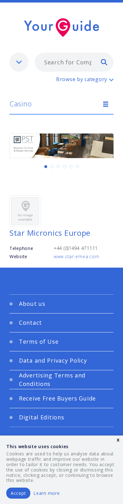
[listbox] (18, 62)
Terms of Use (39, 341)
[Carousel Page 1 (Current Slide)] (45, 166)
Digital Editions (41, 417)
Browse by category (81, 79)
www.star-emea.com (76, 256)
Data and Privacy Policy (53, 360)
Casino (20, 103)
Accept (18, 493)
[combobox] (74, 62)
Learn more (46, 493)
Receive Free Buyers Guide (57, 398)
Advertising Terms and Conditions (52, 379)
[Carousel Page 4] (64, 166)
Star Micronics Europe (50, 233)
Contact (30, 322)
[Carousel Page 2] (52, 166)
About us (32, 303)
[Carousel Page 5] (71, 166)
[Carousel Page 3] (58, 166)
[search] (104, 62)
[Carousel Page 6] (77, 166)
